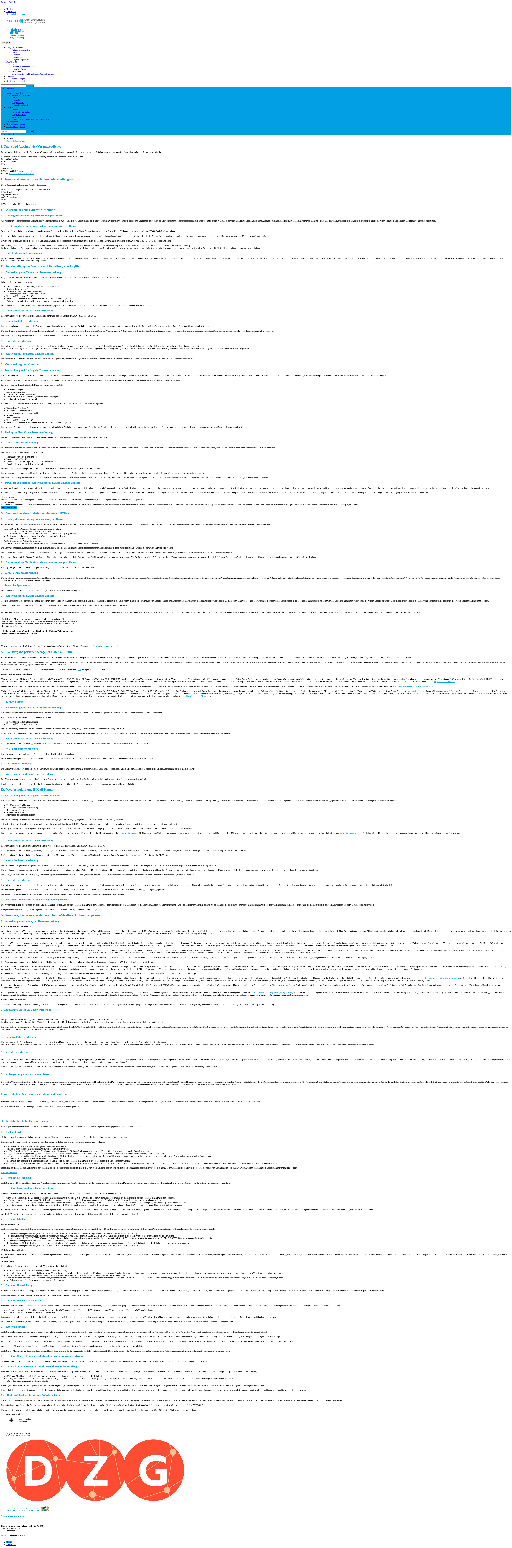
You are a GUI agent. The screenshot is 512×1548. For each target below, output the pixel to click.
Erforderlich (9, 497)
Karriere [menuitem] (9, 9)
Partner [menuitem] (15, 64)
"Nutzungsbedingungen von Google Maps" (416, 686)
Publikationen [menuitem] (12, 76)
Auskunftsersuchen (9, 1172)
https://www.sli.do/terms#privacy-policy (442, 978)
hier (79, 669)
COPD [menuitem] (15, 52)
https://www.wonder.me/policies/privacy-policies (271, 992)
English (12, 2)
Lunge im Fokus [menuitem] (19, 69)
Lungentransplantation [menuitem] (21, 59)
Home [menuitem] (9, 1542)
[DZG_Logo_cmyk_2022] (95, 1500)
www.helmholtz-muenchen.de (21, 173)
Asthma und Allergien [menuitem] (21, 50)
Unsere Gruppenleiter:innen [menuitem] (23, 67)
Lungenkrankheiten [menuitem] (14, 47)
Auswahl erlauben (9, 507)
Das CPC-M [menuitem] (11, 62)
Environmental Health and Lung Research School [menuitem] (33, 74)
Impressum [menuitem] (11, 11)
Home (9, 138)
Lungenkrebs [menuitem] (17, 55)
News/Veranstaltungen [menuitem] (15, 79)
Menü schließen (7, 88)
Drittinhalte (9, 502)
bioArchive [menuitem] (16, 71)
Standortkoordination (13, 1516)
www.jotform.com (129, 833)
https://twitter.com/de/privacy (198, 696)
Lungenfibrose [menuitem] (18, 57)
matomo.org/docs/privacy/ (106, 646)
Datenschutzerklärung (15, 141)
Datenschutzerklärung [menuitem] (15, 14)
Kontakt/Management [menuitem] (15, 81)
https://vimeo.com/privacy (445, 681)
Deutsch (4, 2)
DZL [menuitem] (8, 7)
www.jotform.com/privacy (350, 833)
